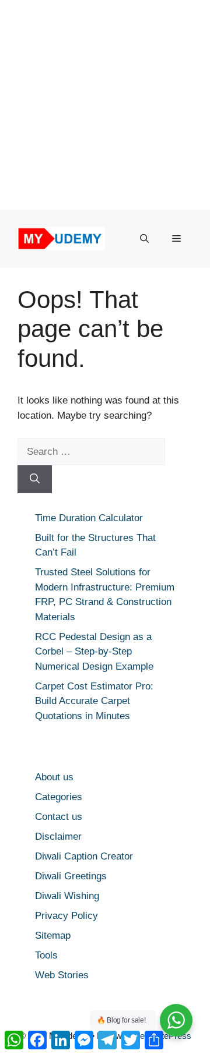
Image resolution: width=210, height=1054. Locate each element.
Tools (46, 955)
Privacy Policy (66, 915)
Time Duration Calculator (89, 518)
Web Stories (62, 975)
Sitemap (53, 935)
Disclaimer (58, 836)
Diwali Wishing (67, 895)
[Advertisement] (105, 105)
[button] (144, 238)
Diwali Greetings (71, 876)
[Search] (35, 479)
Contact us (58, 816)
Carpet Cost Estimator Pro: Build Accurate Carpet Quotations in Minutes (94, 701)
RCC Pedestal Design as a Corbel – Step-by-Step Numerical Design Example (94, 651)
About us (54, 777)
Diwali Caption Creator (84, 856)
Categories (58, 796)
